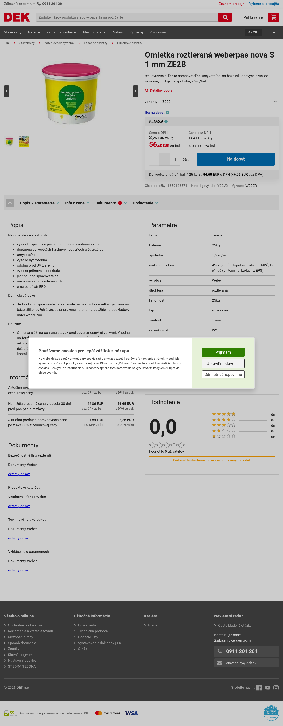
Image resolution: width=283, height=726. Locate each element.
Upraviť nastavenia (223, 363)
